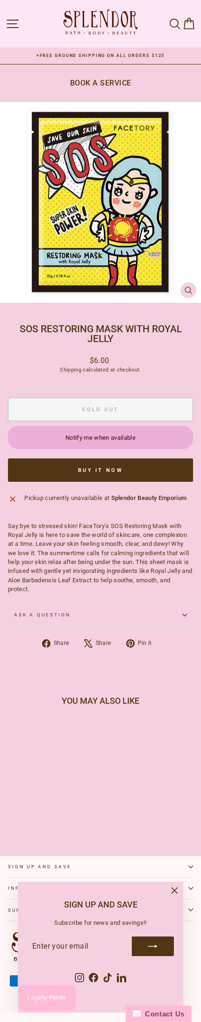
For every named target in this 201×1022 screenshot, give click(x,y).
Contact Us (163, 1014)
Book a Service (100, 83)
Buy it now (100, 470)
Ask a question (42, 615)
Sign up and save (40, 867)
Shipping (70, 370)
